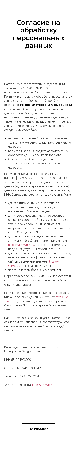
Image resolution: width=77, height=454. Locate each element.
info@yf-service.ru (43, 385)
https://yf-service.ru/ (21, 245)
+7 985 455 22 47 (29, 376)
